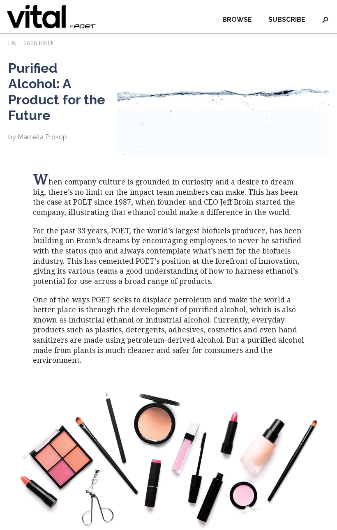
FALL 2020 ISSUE (31, 42)
